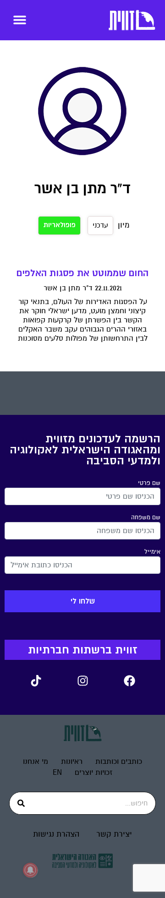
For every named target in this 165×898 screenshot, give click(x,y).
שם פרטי (149, 483)
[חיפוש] (21, 803)
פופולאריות (59, 225)
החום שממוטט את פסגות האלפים (82, 273)
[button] (19, 19)
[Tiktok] (35, 680)
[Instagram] (82, 680)
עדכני (100, 225)
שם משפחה (145, 517)
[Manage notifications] (30, 870)
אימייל (152, 551)
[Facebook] (129, 680)
